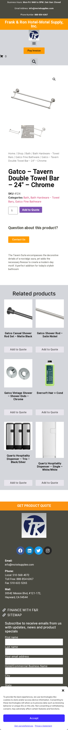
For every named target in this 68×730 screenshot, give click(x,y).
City (7, 675)
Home (11, 153)
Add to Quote (30, 209)
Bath (28, 153)
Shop (20, 153)
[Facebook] (20, 550)
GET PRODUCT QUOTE (34, 506)
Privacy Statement (43, 726)
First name (11, 637)
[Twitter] (38, 550)
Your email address (17, 656)
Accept (34, 718)
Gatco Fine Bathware (27, 157)
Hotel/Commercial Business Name (26, 666)
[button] (63, 690)
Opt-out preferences (23, 726)
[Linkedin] (29, 550)
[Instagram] (48, 550)
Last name (11, 646)
